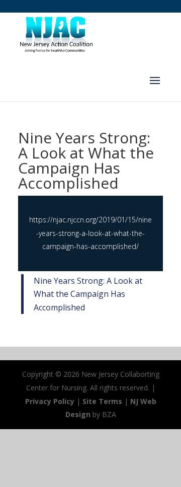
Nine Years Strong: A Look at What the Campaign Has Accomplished (88, 294)
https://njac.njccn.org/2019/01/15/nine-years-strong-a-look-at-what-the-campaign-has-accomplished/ (90, 233)
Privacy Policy (49, 401)
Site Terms (102, 401)
